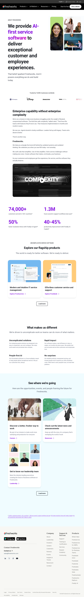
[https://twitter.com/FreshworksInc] (9, 558)
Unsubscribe (15, 595)
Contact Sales (71, 1)
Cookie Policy (27, 592)
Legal (5, 592)
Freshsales (75, 567)
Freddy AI (75, 583)
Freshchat (75, 564)
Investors (49, 543)
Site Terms (19, 592)
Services (62, 547)
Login (79, 1)
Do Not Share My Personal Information (42, 592)
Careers (12, 438)
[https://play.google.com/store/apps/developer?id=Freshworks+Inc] (9, 539)
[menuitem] (62, 1)
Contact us (7, 551)
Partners (49, 551)
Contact (49, 566)
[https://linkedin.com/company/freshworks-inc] (5, 558)
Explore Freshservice (17, 294)
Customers (50, 548)
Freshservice (76, 540)
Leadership (13, 483)
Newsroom (48, 438)
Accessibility (7, 595)
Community (62, 555)
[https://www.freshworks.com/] (10, 6)
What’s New (75, 537)
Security (54, 592)
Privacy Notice (11, 592)
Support (61, 539)
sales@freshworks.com (11, 553)
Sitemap (21, 595)
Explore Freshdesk (51, 294)
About (48, 537)
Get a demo (75, 6)
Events (49, 554)
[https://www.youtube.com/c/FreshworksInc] (17, 558)
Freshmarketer (76, 575)
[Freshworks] (20, 533)
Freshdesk (75, 561)
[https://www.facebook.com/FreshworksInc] (13, 558)
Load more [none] (42, 304)
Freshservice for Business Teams (76, 550)
